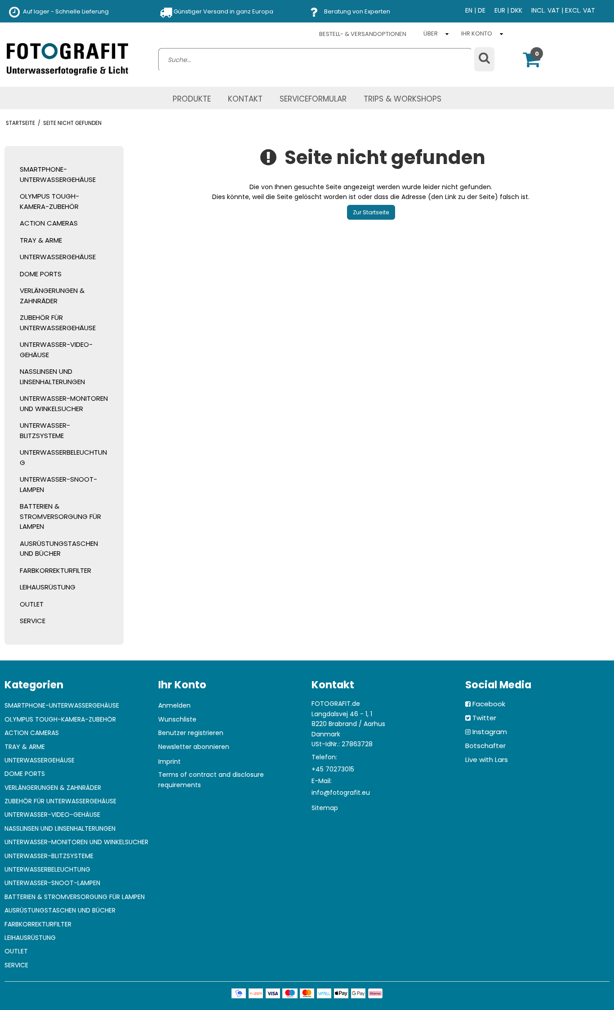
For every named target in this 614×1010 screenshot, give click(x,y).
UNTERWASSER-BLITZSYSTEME (45, 430)
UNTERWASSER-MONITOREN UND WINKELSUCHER (64, 403)
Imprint (169, 761)
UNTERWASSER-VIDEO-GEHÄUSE (56, 349)
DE (481, 10)
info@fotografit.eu (340, 792)
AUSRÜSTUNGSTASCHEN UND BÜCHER (59, 548)
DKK (516, 10)
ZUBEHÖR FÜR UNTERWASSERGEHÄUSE (58, 322)
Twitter (484, 717)
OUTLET (32, 604)
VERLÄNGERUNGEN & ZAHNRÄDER (52, 296)
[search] (315, 59)
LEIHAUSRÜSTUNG (48, 587)
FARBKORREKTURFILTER (55, 570)
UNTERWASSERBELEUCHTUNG (63, 457)
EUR (499, 10)
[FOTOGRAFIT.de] (67, 59)
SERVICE (32, 620)
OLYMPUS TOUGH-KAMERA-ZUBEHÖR (49, 201)
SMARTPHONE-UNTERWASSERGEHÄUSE (58, 174)
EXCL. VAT (580, 10)
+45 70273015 (332, 769)
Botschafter (485, 745)
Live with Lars (486, 759)
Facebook (488, 704)
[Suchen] (484, 59)
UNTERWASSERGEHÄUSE (58, 256)
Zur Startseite (371, 212)
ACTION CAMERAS (49, 223)
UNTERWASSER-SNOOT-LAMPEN (58, 484)
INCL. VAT (545, 10)
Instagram (489, 731)
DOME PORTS (41, 274)
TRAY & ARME (41, 240)
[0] (531, 63)
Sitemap (324, 807)
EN (468, 10)
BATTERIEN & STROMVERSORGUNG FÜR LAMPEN (60, 516)
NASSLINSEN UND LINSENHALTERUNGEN (52, 376)
